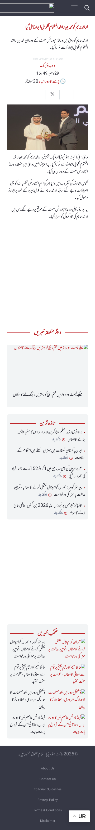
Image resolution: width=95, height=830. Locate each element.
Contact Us (48, 779)
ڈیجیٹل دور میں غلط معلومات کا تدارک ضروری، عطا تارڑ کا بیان (27, 700)
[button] (87, 8)
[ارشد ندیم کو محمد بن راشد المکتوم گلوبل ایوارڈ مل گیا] (47, 108)
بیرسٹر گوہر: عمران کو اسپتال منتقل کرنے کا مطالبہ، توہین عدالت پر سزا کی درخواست (49, 491)
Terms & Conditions (47, 810)
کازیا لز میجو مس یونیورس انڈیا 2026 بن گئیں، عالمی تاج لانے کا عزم (49, 509)
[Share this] (66, 94)
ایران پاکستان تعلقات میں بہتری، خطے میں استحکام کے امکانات (51, 454)
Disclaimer (47, 821)
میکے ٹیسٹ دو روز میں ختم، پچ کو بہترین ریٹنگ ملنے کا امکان (47, 395)
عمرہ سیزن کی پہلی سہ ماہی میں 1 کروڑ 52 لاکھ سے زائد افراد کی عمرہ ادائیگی (48, 472)
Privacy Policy (47, 800)
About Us (47, 769)
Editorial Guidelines (47, 789)
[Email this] (81, 94)
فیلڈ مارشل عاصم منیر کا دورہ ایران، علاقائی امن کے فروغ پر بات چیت (27, 725)
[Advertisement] (47, 273)
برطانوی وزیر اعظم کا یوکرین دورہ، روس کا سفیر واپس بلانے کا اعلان (51, 436)
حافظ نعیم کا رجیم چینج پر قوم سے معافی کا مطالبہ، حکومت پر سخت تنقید (27, 674)
